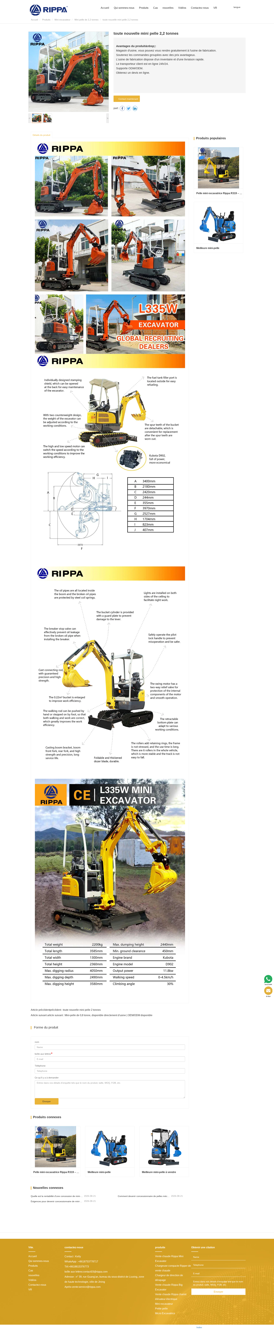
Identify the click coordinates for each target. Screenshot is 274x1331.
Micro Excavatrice (165, 1313)
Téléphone (40, 1065)
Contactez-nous (200, 8)
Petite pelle (161, 1308)
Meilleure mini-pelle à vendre (159, 1172)
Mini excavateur (62, 19)
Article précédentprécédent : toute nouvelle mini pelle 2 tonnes (66, 1010)
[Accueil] (48, 10)
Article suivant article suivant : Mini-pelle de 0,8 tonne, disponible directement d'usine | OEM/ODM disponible (91, 1015)
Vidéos (182, 8)
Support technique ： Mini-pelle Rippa (174, 1327)
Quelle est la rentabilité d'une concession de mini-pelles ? (57, 1196)
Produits (46, 19)
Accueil (105, 8)
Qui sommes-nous (38, 1261)
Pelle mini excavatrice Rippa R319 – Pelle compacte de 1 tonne (56, 1172)
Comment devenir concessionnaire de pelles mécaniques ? (144, 1196)
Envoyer (46, 1101)
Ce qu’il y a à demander (47, 1077)
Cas (155, 8)
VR (215, 8)
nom (37, 1042)
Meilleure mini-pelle (99, 1172)
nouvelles (33, 1275)
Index (199, 1327)
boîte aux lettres (43, 1054)
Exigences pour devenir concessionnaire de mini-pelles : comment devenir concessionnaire (57, 1201)
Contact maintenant (127, 99)
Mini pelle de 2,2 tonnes (86, 19)
